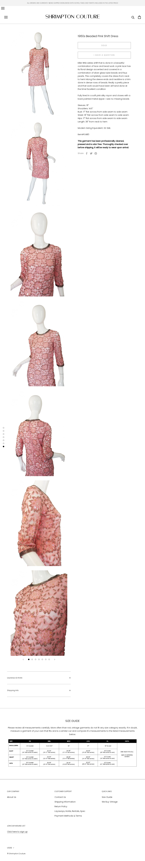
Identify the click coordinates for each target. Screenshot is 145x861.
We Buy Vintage (110, 801)
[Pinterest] (95, 153)
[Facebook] (86, 153)
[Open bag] (139, 17)
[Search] (133, 17)
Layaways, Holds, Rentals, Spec (70, 811)
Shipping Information (65, 801)
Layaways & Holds (14, 678)
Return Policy (61, 806)
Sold (104, 45)
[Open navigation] (3, 8)
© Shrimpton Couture (16, 853)
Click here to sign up (17, 831)
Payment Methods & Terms (68, 815)
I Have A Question (104, 55)
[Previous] (23, 659)
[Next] (54, 659)
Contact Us (60, 797)
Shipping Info (13, 690)
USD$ (9, 848)
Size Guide (107, 797)
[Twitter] (91, 153)
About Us (11, 797)
